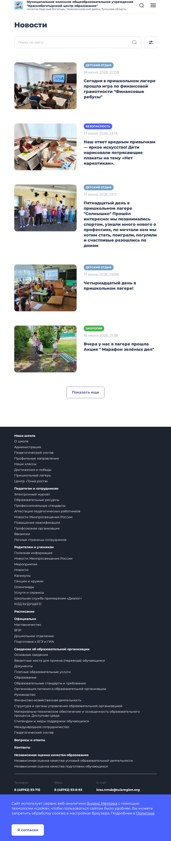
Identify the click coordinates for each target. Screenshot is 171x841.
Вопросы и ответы (29, 740)
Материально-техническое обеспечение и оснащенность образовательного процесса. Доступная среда (77, 714)
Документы (23, 666)
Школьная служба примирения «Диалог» (48, 598)
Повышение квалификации (37, 523)
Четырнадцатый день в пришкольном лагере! (110, 286)
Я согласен (27, 830)
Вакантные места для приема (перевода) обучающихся (59, 660)
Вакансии (22, 534)
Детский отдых (99, 65)
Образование (25, 677)
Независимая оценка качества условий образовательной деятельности (73, 761)
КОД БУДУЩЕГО (27, 604)
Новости (21, 570)
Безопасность (98, 126)
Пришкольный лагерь (32, 475)
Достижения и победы (32, 470)
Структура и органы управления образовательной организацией (68, 706)
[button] (141, 5)
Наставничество (27, 625)
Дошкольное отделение (34, 636)
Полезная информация (33, 553)
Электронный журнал (32, 494)
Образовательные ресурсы (36, 500)
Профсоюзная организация (36, 528)
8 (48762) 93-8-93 (68, 790)
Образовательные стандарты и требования (50, 683)
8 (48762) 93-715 (27, 790)
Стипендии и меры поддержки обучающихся (51, 721)
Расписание (24, 611)
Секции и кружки (28, 581)
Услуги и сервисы (29, 593)
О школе (21, 441)
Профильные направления (36, 458)
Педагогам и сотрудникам (36, 488)
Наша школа (24, 436)
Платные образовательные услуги (42, 672)
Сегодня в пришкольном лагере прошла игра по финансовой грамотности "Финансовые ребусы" (120, 88)
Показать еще (85, 392)
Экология (94, 328)
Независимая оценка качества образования (51, 755)
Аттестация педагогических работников (47, 511)
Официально (25, 619)
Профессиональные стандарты (39, 506)
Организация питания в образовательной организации (60, 689)
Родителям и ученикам (34, 547)
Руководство (24, 695)
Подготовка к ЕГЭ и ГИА (34, 642)
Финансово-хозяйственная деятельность (47, 700)
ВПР (17, 630)
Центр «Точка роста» (31, 481)
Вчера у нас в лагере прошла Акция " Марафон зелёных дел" (119, 347)
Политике (145, 813)
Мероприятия (25, 564)
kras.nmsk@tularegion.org (118, 790)
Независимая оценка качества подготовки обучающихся (61, 766)
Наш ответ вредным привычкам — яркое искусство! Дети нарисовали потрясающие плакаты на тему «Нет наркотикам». (119, 152)
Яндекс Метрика (102, 803)
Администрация (27, 447)
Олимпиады (24, 587)
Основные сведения (31, 655)
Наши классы (25, 464)
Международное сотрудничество (41, 727)
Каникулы (22, 576)
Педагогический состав (34, 453)
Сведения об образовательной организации (52, 649)
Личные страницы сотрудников (40, 540)
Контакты (22, 747)
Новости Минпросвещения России (43, 517)
